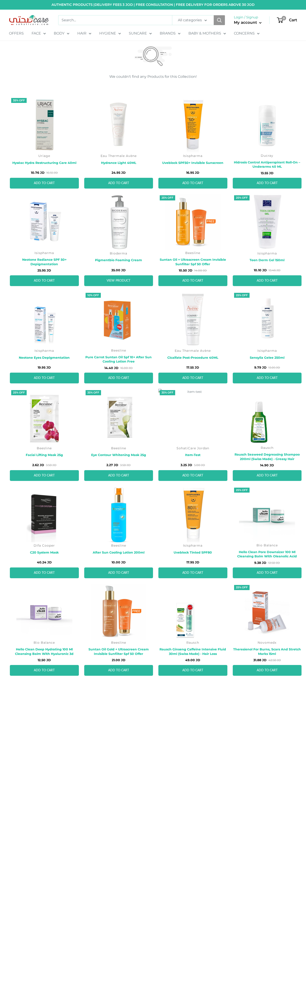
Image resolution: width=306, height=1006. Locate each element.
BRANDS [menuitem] (168, 33)
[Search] (219, 20)
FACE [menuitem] (36, 33)
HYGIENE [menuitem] (107, 33)
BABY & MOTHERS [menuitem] (204, 33)
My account (246, 22)
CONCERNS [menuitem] (244, 33)
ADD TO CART (44, 183)
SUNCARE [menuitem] (138, 33)
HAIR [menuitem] (81, 33)
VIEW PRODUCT (118, 280)
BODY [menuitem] (59, 33)
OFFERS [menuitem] (16, 33)
